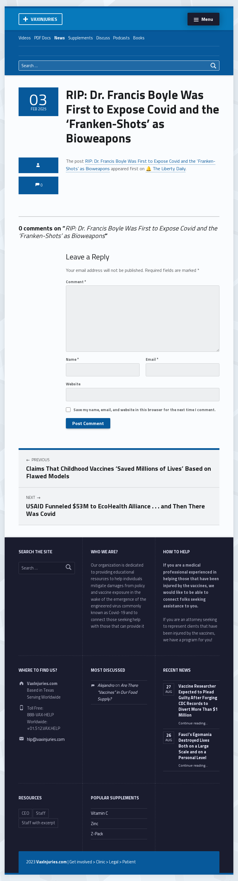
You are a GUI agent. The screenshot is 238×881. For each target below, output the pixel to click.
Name (72, 359)
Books (139, 38)
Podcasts (121, 38)
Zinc (94, 823)
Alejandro (106, 685)
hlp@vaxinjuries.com (46, 739)
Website (73, 384)
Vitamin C (99, 813)
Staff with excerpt (38, 823)
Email (152, 359)
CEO (25, 813)
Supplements (80, 38)
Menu (207, 19)
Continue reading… (193, 723)
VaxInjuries (44, 19)
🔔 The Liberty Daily (165, 168)
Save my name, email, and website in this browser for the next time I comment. (144, 410)
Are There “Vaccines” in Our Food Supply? (118, 692)
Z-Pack (97, 834)
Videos (25, 38)
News (59, 38)
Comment (76, 282)
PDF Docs (42, 38)
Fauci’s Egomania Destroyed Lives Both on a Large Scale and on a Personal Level (195, 746)
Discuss (103, 38)
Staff (41, 813)
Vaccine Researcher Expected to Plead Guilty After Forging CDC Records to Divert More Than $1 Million (198, 700)
